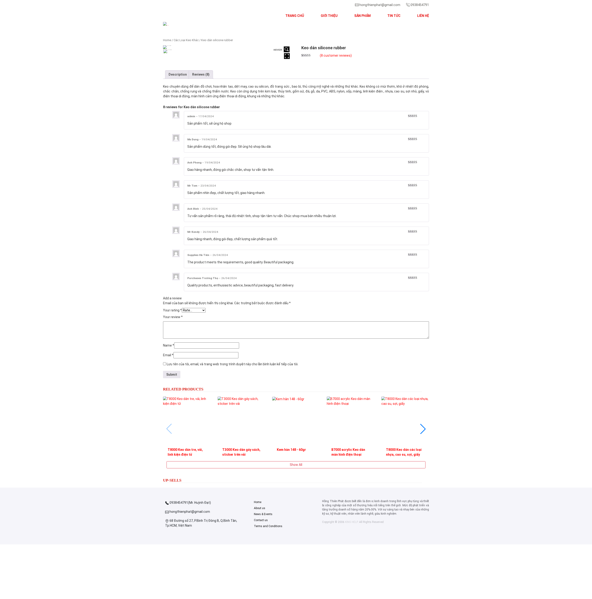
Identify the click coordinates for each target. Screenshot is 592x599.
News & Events (263, 514)
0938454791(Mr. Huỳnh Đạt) (190, 502)
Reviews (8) (201, 74)
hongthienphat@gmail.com (379, 5)
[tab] (177, 74)
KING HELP (351, 522)
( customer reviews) (336, 55)
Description (178, 74)
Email (168, 355)
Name (168, 345)
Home (167, 40)
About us (259, 508)
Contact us (261, 520)
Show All (296, 465)
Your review (173, 317)
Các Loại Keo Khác (186, 40)
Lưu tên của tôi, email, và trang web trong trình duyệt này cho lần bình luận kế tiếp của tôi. (232, 364)
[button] (183, 24)
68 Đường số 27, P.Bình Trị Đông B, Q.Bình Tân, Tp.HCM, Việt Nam (201, 523)
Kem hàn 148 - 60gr (291, 450)
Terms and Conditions (268, 526)
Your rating (172, 310)
